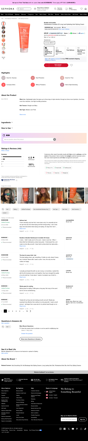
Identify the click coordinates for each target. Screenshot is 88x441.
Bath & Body (43, 14)
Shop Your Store (20, 417)
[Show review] (9, 196)
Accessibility (34, 417)
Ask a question (57, 27)
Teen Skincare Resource (37, 419)
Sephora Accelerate (6, 416)
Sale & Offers (83, 14)
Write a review (5, 150)
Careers (3, 395)
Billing (32, 401)
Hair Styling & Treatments (11, 18)
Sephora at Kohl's (35, 410)
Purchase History (20, 400)
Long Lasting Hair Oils (48, 365)
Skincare (23, 14)
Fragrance (31, 14)
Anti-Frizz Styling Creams (74, 365)
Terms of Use (12, 430)
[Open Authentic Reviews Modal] (16, 180)
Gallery (18, 395)
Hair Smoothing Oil (17, 365)
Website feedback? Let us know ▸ (44, 372)
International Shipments (36, 403)
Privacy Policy (4, 430)
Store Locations (34, 412)
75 (27, 311)
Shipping (33, 399)
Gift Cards (75, 14)
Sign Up (82, 419)
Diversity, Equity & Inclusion (5, 413)
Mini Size (50, 14)
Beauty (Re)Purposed (6, 418)
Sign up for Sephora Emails (69, 415)
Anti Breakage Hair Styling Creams (32, 365)
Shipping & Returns (50, 60)
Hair (36, 14)
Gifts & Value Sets (66, 14)
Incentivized (28, 202)
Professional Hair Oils (61, 365)
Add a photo (4, 353)
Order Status (19, 397)
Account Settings (20, 402)
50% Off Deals (9, 14)
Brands (57, 14)
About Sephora (4, 390)
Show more (23, 114)
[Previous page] (1, 311)
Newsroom (3, 393)
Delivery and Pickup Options (35, 396)
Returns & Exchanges (36, 393)
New (2, 14)
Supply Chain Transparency (4, 400)
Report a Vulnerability (6, 421)
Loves (17, 415)
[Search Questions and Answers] (2, 326)
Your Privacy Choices (34, 430)
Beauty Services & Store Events (22, 405)
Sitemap (26, 430)
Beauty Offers (19, 410)
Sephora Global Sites (6, 410)
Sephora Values (5, 397)
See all (3, 57)
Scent (63, 29)
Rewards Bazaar (20, 412)
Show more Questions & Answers (31, 339)
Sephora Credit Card (21, 393)
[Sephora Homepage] (7, 9)
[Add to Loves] (71, 65)
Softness (67, 29)
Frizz (60, 29)
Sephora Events (5, 406)
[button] (68, 33)
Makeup (17, 14)
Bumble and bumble (50, 22)
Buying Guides (34, 406)
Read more (23, 228)
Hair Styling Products (23, 18)
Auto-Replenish (20, 408)
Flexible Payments (35, 415)
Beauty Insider (19, 390)
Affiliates (3, 403)
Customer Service (35, 390)
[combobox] (24, 8)
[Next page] (30, 311)
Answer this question (27, 333)
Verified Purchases (25, 209)
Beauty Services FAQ (36, 408)
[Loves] (81, 8)
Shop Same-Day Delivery (22, 419)
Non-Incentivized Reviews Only (41, 209)
